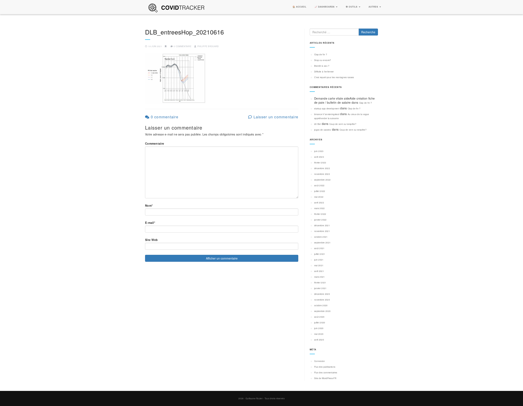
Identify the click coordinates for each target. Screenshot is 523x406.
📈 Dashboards (325, 6)
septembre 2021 (322, 242)
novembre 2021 (322, 231)
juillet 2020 (319, 322)
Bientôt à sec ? (322, 65)
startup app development (326, 108)
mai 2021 (318, 265)
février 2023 (320, 162)
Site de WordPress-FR (325, 378)
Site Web (151, 240)
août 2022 (319, 185)
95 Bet (317, 124)
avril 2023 (319, 156)
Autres (374, 6)
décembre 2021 (322, 225)
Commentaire (154, 143)
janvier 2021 (320, 288)
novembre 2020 (322, 299)
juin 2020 (319, 328)
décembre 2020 (322, 294)
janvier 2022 (320, 219)
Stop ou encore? (322, 60)
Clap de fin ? (320, 54)
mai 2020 (318, 334)
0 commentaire (163, 116)
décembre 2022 (322, 168)
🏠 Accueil (299, 6)
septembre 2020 (322, 311)
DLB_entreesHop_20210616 (184, 32)
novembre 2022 (322, 174)
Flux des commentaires (325, 372)
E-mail (150, 223)
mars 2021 (319, 276)
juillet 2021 (319, 254)
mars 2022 (319, 208)
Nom (149, 205)
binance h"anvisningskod (326, 114)
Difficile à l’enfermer (324, 71)
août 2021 (319, 248)
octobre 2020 (321, 305)
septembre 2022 (322, 179)
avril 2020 (319, 339)
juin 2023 (319, 151)
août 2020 (319, 316)
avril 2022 (319, 202)
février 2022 (320, 214)
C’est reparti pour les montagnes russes (334, 77)
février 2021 (320, 282)
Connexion (319, 361)
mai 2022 (318, 196)
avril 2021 (319, 271)
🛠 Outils (352, 6)
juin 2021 (319, 259)
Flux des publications (324, 366)
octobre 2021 (321, 236)
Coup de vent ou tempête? (342, 124)
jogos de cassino (322, 129)
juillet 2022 (319, 191)
